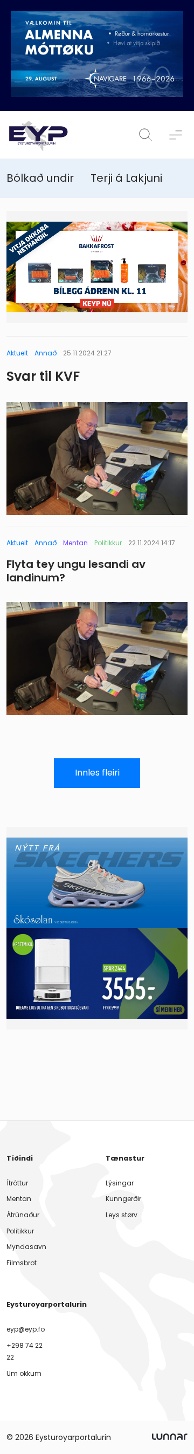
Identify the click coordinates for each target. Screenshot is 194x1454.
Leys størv (121, 1214)
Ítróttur (17, 1183)
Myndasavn (26, 1246)
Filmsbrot (21, 1262)
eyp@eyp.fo (25, 1329)
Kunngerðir (123, 1198)
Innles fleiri (97, 772)
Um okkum (23, 1373)
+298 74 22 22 (24, 1351)
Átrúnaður (22, 1214)
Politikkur (20, 1231)
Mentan (18, 1198)
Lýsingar (120, 1183)
